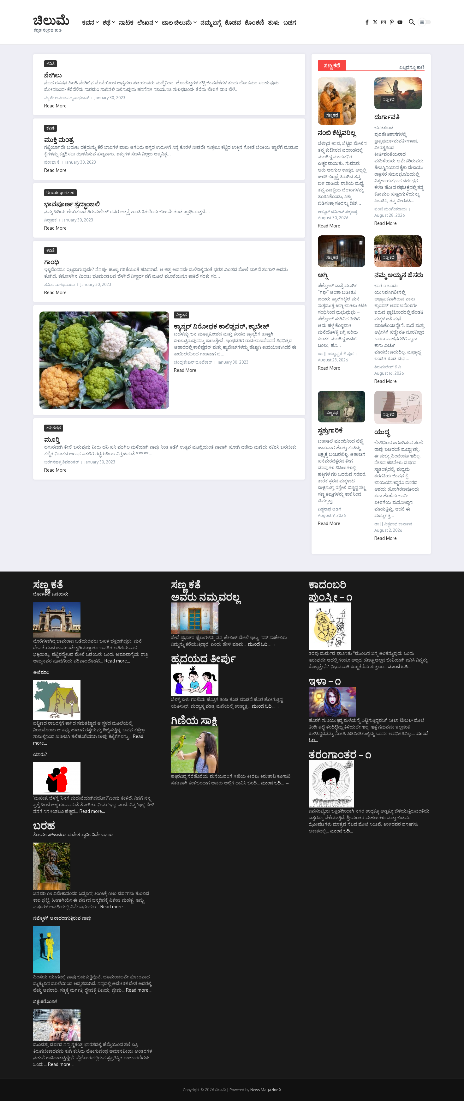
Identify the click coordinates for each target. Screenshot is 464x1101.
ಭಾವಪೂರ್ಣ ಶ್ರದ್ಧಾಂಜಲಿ (72, 204)
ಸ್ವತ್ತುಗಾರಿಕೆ (330, 430)
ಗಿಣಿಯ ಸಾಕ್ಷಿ (194, 720)
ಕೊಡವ (233, 22)
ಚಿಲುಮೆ (51, 19)
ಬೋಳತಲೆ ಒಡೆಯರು (50, 593)
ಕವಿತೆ (50, 63)
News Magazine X (265, 1089)
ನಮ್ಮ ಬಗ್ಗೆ (210, 22)
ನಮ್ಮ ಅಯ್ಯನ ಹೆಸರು (398, 274)
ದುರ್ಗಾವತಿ (387, 116)
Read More (55, 105)
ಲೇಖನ (145, 22)
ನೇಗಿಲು (53, 75)
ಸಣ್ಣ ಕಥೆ (332, 65)
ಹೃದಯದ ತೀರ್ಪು (203, 658)
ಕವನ (88, 22)
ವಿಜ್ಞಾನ (181, 314)
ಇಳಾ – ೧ (325, 680)
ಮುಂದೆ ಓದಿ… (262, 644)
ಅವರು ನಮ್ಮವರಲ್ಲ (205, 596)
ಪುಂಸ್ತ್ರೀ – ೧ (330, 596)
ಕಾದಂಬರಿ (327, 584)
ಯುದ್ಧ (381, 431)
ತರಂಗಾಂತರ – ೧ (340, 754)
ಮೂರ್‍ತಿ (52, 439)
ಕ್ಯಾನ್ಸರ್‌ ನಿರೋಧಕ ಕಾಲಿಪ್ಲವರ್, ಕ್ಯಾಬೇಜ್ (221, 326)
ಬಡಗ (289, 22)
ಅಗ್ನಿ (323, 274)
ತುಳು (274, 22)
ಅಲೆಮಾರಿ (41, 672)
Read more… (117, 660)
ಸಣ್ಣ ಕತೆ (48, 584)
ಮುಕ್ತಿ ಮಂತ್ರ (58, 139)
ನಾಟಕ (126, 22)
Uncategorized (60, 192)
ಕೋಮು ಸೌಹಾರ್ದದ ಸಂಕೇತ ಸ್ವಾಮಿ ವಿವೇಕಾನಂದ (73, 834)
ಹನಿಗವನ (53, 427)
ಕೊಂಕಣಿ (254, 22)
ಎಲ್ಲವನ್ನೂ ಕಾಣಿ (412, 67)
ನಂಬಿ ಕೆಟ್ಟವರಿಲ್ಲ (337, 132)
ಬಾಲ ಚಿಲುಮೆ (177, 22)
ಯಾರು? (40, 754)
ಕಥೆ (106, 22)
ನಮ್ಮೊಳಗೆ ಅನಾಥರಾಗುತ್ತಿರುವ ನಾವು (62, 918)
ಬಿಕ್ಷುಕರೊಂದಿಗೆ (45, 1001)
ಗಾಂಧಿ (51, 261)
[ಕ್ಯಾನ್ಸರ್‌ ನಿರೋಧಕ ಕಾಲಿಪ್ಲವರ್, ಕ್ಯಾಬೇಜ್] (104, 360)
